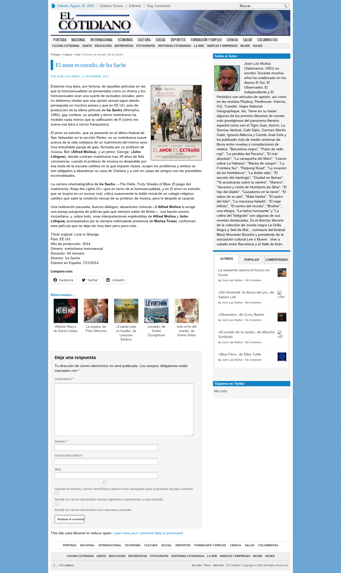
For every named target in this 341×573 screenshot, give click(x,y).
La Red (199, 45)
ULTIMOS (226, 258)
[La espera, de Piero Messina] (96, 311)
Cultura (144, 39)
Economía (125, 39)
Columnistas (267, 39)
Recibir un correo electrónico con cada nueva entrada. (93, 510)
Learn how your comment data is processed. (148, 533)
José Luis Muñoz (232, 280)
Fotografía (145, 45)
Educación (103, 45)
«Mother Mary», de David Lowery (66, 329)
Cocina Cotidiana (65, 45)
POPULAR (251, 260)
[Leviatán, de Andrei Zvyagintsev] (156, 311)
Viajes (257, 45)
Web (58, 469)
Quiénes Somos (111, 6)
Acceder (197, 565)
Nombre (61, 441)
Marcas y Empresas (222, 45)
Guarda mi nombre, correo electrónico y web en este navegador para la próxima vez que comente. (124, 489)
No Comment (253, 280)
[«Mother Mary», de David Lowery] (66, 311)
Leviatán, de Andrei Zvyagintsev (156, 331)
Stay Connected (158, 6)
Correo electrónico (69, 455)
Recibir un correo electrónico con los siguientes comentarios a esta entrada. (109, 499)
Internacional (101, 39)
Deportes (178, 39)
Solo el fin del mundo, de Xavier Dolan (186, 331)
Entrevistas (124, 45)
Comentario (64, 379)
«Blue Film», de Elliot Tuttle (239, 354)
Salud (247, 39)
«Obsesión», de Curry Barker (241, 314)
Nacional (78, 39)
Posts (207, 565)
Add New (218, 565)
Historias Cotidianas (174, 45)
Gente (87, 45)
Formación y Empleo (206, 39)
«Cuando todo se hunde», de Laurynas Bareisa (126, 333)
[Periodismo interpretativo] (170, 22)
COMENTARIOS (277, 260)
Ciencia (232, 39)
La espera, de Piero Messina (96, 329)
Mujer (245, 45)
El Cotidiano (65, 565)
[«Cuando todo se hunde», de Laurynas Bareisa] (126, 311)
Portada (59, 39)
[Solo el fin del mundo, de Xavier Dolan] (186, 311)
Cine (77, 54)
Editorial (135, 6)
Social (161, 39)
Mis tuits (220, 391)
